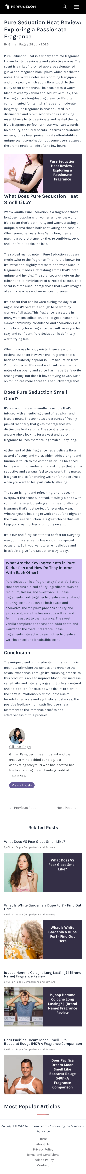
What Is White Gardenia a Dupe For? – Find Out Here (42, 907)
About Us (43, 1144)
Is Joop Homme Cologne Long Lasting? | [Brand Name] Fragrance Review (42, 974)
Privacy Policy (43, 1149)
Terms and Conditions (43, 1155)
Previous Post (23, 808)
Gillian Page (20, 746)
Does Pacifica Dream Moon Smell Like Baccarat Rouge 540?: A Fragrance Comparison (43, 1042)
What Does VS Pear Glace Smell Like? (34, 841)
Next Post (66, 808)
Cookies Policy (43, 1160)
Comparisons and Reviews (39, 847)
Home (43, 1139)
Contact (43, 1165)
